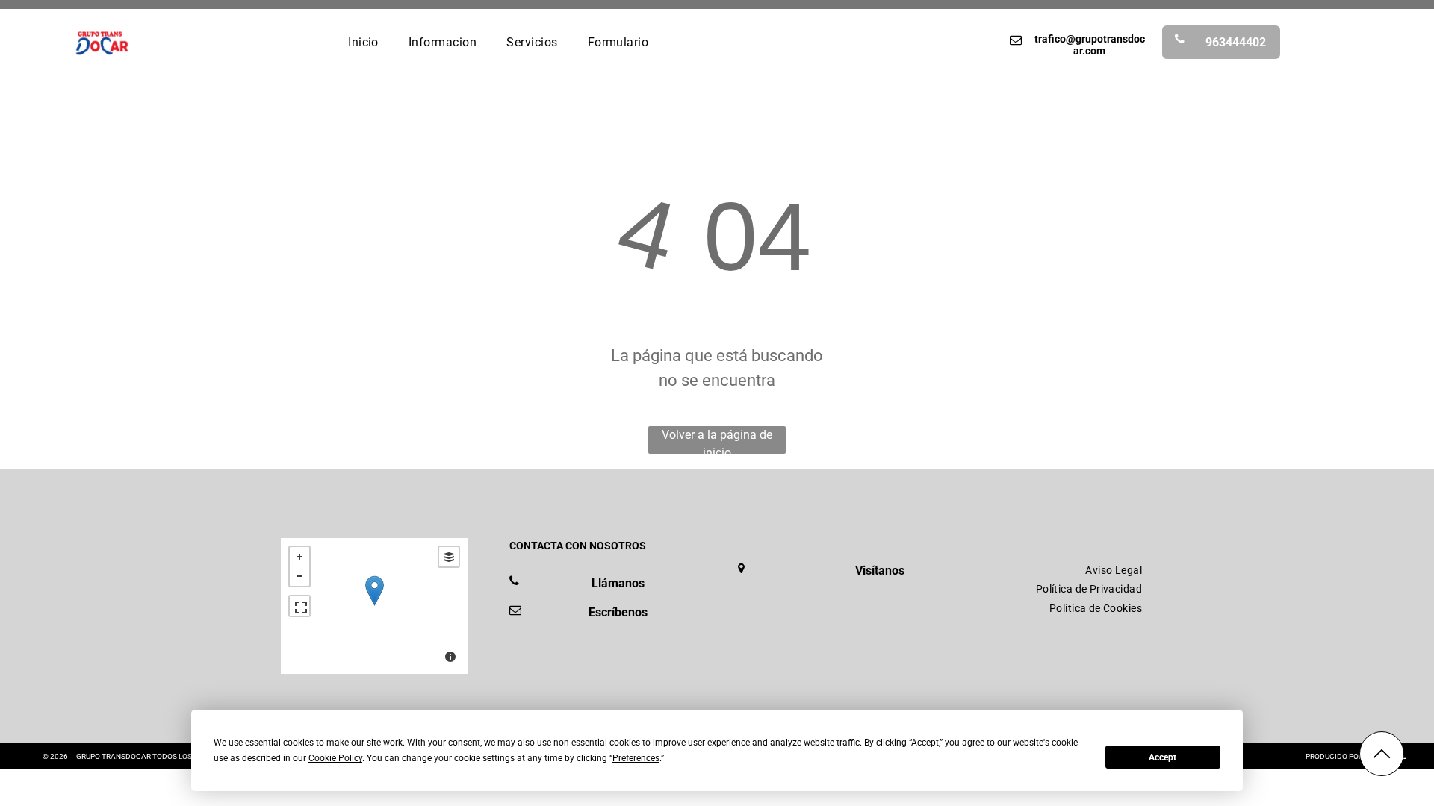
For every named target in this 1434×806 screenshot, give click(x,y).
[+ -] (374, 606)
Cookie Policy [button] (335, 758)
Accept (1162, 757)
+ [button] (299, 556)
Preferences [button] (635, 758)
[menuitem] (363, 41)
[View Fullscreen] (299, 606)
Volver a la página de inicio (717, 441)
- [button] (299, 576)
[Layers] (449, 556)
